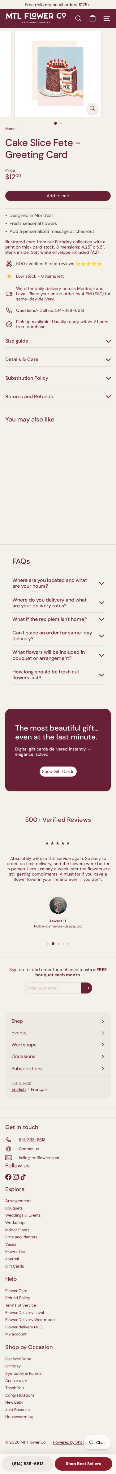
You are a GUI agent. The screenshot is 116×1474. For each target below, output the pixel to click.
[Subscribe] (86, 988)
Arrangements (18, 1200)
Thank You (14, 1387)
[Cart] (92, 18)
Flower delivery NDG (24, 1327)
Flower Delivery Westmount (30, 1319)
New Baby (14, 1402)
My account (16, 1334)
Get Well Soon (18, 1359)
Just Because (17, 1409)
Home (10, 129)
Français (39, 1089)
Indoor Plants (17, 1230)
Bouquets (14, 1208)
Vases (10, 1244)
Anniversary (16, 1380)
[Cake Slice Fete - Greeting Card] (43, 480)
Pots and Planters (21, 1237)
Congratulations (20, 1395)
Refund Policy (17, 1297)
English (18, 1089)
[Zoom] (92, 108)
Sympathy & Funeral (23, 1373)
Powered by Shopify (71, 1442)
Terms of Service (20, 1305)
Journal (12, 1258)
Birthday (13, 1366)
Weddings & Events (23, 1215)
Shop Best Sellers (83, 1463)
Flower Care (16, 1290)
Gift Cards (14, 1266)
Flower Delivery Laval (24, 1312)
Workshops (16, 1222)
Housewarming (19, 1416)
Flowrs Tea (15, 1251)
